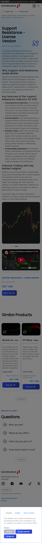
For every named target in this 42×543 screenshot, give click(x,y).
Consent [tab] (9, 513)
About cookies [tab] (29, 513)
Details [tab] (17, 513)
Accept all (10, 536)
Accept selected (24, 532)
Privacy (6, 528)
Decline (9, 532)
